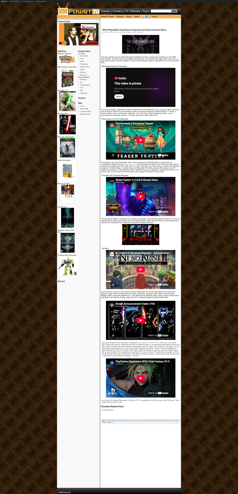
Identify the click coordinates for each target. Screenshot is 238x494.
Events (136, 16)
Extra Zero (83, 75)
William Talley (84, 67)
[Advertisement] (141, 24)
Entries (84, 109)
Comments (85, 111)
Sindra (82, 69)
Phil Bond (83, 79)
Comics (118, 11)
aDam (82, 61)
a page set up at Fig (131, 164)
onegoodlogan (85, 85)
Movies (135, 11)
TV (127, 11)
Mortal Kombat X (123, 420)
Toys (145, 11)
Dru (81, 82)
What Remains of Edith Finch (148, 343)
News (129, 32)
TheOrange (84, 64)
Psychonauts (174, 420)
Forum (154, 16)
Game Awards (111, 420)
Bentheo (83, 72)
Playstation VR (162, 420)
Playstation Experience (148, 420)
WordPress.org (85, 114)
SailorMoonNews (41, 1)
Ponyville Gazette (28, 1)
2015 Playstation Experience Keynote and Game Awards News (134, 30)
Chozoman (84, 93)
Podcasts (119, 16)
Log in (82, 106)
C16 (81, 88)
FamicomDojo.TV (15, 1)
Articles (129, 16)
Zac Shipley (84, 56)
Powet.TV (4, 1)
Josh (81, 90)
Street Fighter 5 (107, 422)
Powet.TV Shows (107, 16)
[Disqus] (140, 457)
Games (106, 11)
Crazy (82, 59)
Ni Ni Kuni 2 (134, 420)
